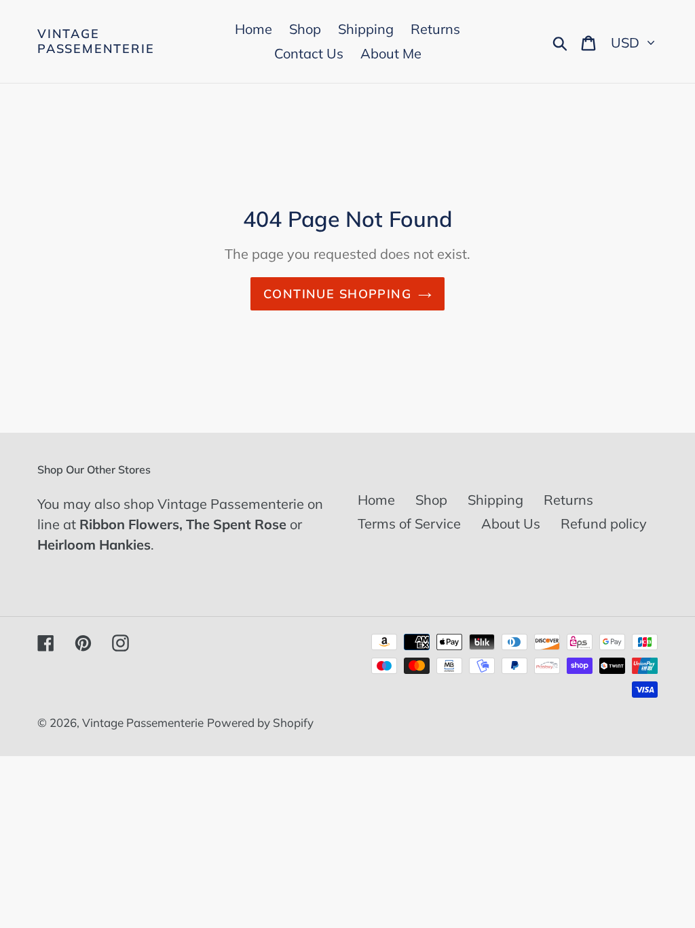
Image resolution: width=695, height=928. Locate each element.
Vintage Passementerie (95, 41)
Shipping (495, 499)
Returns (568, 499)
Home (376, 499)
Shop (431, 499)
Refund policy (604, 523)
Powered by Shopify (260, 722)
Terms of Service (409, 523)
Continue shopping (337, 294)
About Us (510, 523)
